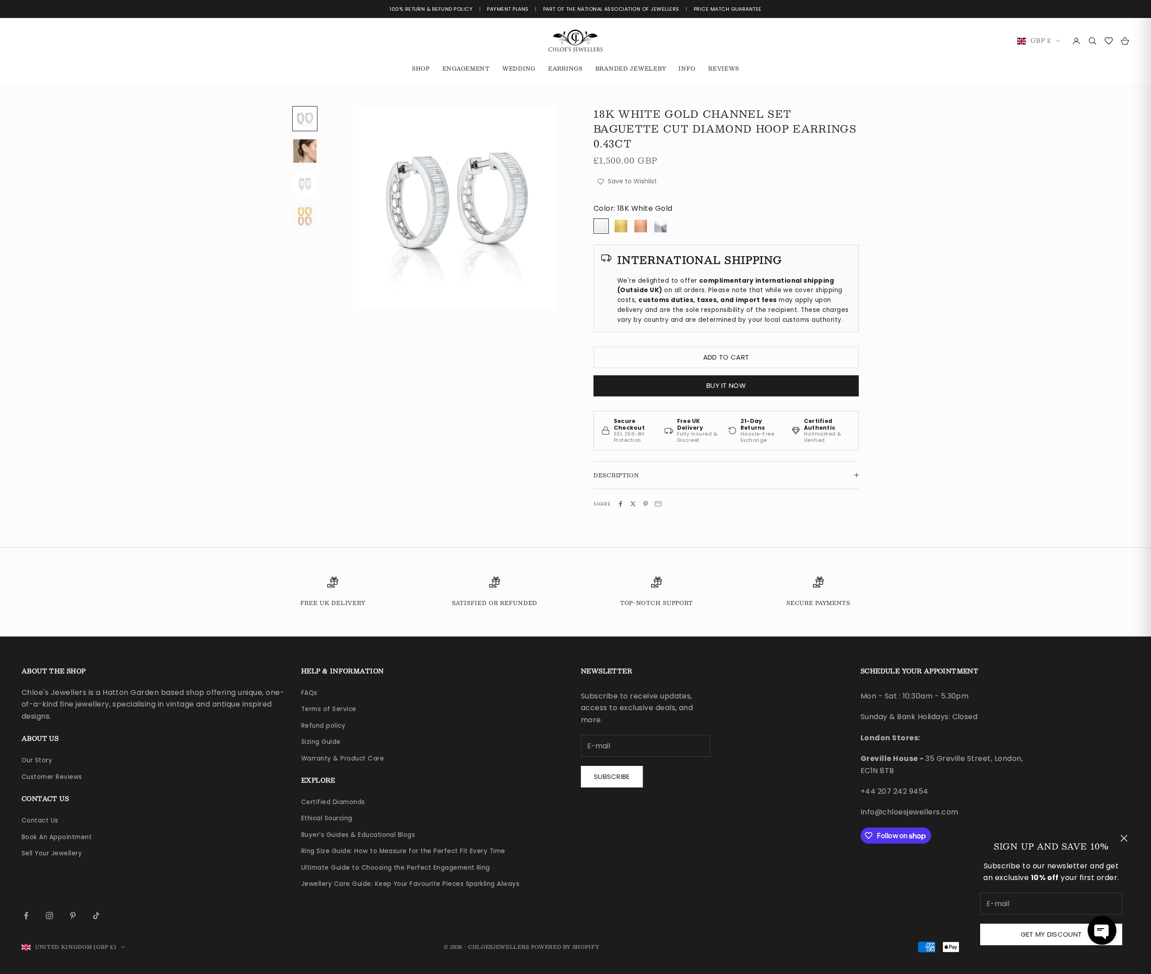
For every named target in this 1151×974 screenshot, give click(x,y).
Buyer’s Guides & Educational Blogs (358, 835)
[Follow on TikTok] (96, 915)
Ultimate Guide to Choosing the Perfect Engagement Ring (395, 867)
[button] (1102, 930)
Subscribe (612, 776)
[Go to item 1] (304, 118)
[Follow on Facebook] (26, 915)
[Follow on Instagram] (49, 915)
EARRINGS (565, 68)
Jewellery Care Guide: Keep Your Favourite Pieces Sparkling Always (410, 884)
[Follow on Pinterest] (72, 915)
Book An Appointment (57, 837)
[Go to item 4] (304, 215)
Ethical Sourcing (326, 818)
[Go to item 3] (304, 183)
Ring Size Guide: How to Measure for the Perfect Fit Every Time (403, 851)
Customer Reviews (52, 777)
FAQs (309, 693)
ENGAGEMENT (466, 68)
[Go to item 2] (304, 151)
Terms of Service (329, 709)
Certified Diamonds (333, 802)
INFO (687, 68)
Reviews (723, 68)
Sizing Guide (321, 742)
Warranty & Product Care (342, 758)
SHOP (421, 68)
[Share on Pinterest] (645, 503)
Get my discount (1051, 934)
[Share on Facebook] (620, 503)
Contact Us (40, 820)
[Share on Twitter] (633, 503)
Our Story (37, 760)
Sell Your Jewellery (52, 853)
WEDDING (518, 68)
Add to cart (726, 357)
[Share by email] (658, 503)
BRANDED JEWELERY (630, 68)
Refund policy (323, 725)
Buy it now (726, 385)
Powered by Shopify (565, 947)
